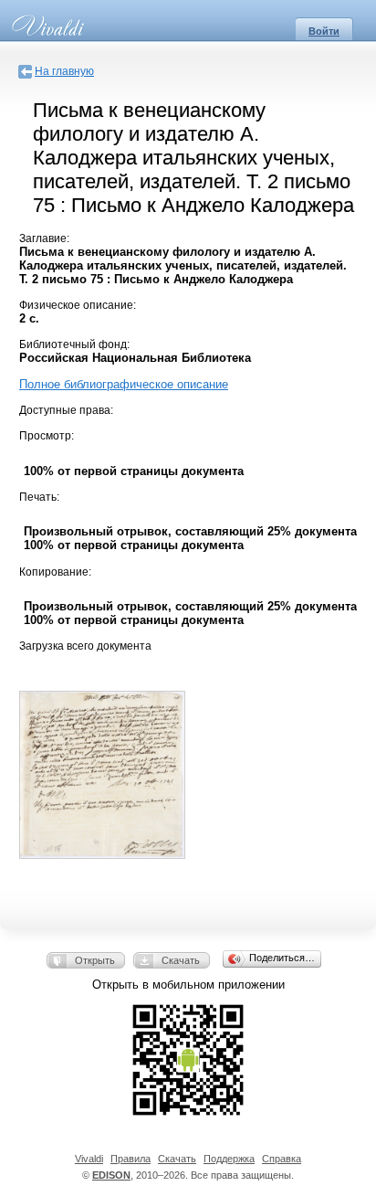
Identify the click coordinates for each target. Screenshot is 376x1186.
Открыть (95, 960)
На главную (64, 71)
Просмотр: (46, 435)
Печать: (39, 497)
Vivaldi (89, 1158)
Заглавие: (44, 238)
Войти (323, 31)
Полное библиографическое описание (123, 384)
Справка (281, 1158)
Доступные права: (66, 410)
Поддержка (229, 1158)
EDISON (111, 1175)
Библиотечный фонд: (74, 344)
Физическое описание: (77, 305)
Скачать (181, 960)
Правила (130, 1158)
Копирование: (55, 572)
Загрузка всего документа (85, 646)
